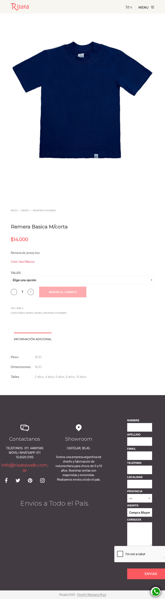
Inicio (14, 210)
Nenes (25, 210)
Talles (16, 272)
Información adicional (33, 339)
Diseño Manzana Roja (91, 594)
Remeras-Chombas (44, 210)
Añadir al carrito (63, 292)
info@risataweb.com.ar (24, 467)
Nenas (30, 313)
